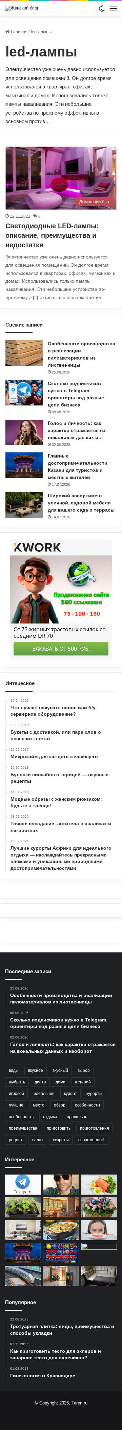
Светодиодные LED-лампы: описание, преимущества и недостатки (52, 235)
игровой (16, 1093)
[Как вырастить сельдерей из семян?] (23, 1207)
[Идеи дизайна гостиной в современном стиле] (23, 1230)
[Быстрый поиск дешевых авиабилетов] (99, 1253)
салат (37, 1139)
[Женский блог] (22, 8)
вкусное (35, 1070)
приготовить (58, 1128)
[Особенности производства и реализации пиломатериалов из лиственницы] (24, 353)
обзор (59, 1105)
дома (60, 1082)
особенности (87, 1105)
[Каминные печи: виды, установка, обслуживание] (61, 1276)
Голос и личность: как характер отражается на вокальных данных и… (76, 430)
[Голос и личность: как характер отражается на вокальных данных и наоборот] (24, 432)
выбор (84, 1070)
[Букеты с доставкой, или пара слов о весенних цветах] (99, 1207)
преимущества (23, 1128)
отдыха (50, 1116)
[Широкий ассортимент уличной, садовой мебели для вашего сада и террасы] (24, 505)
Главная (18, 31)
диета (40, 1082)
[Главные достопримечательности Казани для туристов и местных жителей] (24, 465)
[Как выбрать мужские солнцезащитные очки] (61, 1185)
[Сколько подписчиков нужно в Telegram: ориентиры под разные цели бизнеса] (24, 392)
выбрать (17, 1082)
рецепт (16, 1139)
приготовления (94, 1128)
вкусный (60, 1070)
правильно (77, 1116)
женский (83, 1082)
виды (14, 1070)
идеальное (44, 1093)
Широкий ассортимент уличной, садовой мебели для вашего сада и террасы (81, 503)
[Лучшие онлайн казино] (61, 1253)
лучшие (16, 1105)
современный (91, 1139)
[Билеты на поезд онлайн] (23, 1276)
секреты (61, 1139)
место (38, 1105)
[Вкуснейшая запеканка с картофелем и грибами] (61, 1230)
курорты (94, 1093)
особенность (21, 1116)
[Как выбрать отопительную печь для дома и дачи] (61, 1207)
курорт (70, 1093)
